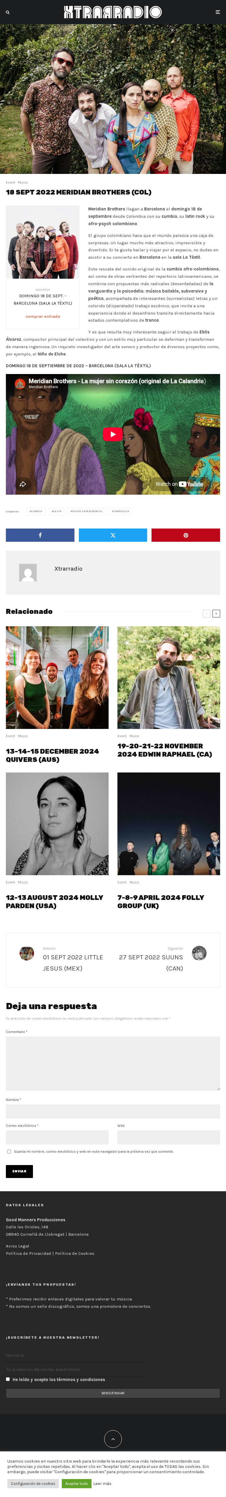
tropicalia (121, 511)
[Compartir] (40, 535)
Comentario (16, 1032)
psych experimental (87, 511)
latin (57, 511)
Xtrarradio (68, 568)
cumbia (36, 511)
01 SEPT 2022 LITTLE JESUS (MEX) (73, 962)
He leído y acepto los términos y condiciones (59, 1379)
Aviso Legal (17, 1246)
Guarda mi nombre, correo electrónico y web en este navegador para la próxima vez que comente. (93, 1151)
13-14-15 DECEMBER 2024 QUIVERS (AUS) (52, 755)
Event (10, 182)
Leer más (102, 1483)
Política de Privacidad (28, 1253)
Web (121, 1126)
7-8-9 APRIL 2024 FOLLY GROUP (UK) (160, 902)
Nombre (13, 1100)
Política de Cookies (74, 1253)
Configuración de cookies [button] (33, 1483)
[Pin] (186, 535)
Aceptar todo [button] (76, 1483)
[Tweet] (113, 535)
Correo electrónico (22, 1126)
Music (23, 182)
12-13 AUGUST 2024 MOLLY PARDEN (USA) (54, 902)
